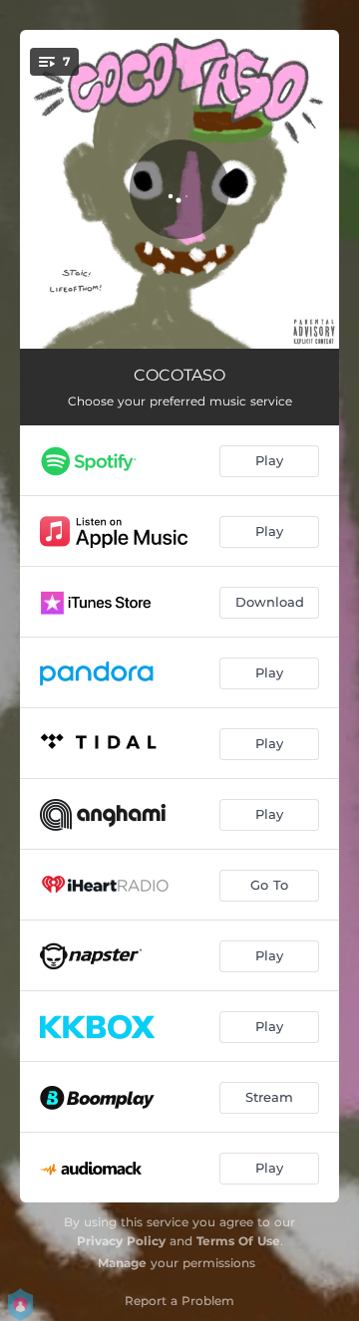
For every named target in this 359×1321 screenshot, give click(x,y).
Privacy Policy (121, 1240)
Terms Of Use (238, 1240)
